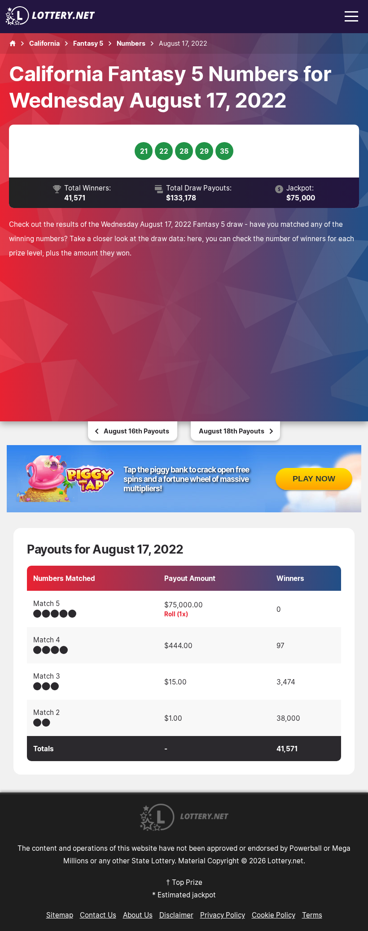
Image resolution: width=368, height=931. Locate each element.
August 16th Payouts (136, 431)
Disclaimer (176, 914)
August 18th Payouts (231, 431)
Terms (312, 914)
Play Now (314, 478)
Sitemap (59, 914)
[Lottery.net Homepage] (12, 43)
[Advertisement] (184, 327)
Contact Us (98, 914)
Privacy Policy (222, 914)
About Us (138, 914)
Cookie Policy (273, 914)
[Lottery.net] (50, 22)
